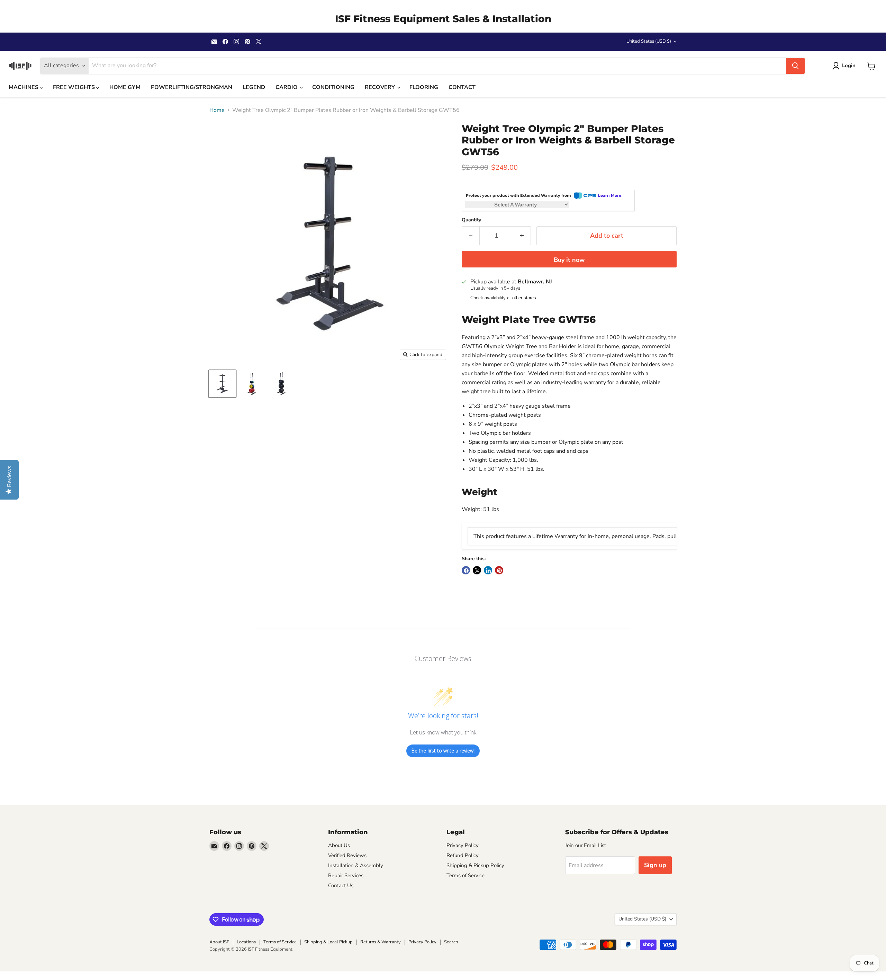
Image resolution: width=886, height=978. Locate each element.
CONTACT (462, 87)
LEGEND (254, 87)
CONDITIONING (333, 87)
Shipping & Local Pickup (328, 942)
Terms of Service (465, 875)
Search (451, 942)
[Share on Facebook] (466, 570)
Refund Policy (462, 855)
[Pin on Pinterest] (499, 570)
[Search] (795, 66)
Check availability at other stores (503, 298)
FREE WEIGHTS (74, 87)
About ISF (219, 942)
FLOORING (423, 87)
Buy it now (569, 260)
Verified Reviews (347, 855)
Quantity (471, 220)
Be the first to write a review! (443, 750)
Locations (246, 942)
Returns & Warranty (380, 942)
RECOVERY (380, 87)
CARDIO (287, 87)
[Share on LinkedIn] (488, 570)
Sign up (655, 865)
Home (217, 110)
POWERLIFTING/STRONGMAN (191, 87)
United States (648, 41)
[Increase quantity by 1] (522, 235)
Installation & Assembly (355, 865)
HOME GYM (125, 87)
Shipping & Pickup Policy (475, 865)
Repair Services (345, 875)
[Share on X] (477, 570)
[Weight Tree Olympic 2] (222, 383)
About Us (339, 845)
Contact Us (340, 885)
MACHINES (24, 87)
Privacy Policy (462, 845)
